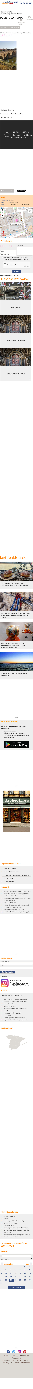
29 (25, 1280)
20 (15, 1277)
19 (11, 1277)
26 (11, 1280)
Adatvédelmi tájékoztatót (12, 257)
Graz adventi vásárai (10, 903)
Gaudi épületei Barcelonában (14, 1017)
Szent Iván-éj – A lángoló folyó (13, 907)
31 (1, 1283)
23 (30, 1277)
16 (30, 1273)
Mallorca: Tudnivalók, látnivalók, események (16, 999)
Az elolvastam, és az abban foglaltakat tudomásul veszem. (17, 258)
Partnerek (26, 1360)
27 (15, 1280)
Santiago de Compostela (12, 1013)
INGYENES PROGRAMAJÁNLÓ (14, 1243)
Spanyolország (5, 14)
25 (6, 1280)
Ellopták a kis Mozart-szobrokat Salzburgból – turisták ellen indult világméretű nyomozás (13, 645)
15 (25, 1273)
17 (1, 1277)
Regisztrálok (3, 976)
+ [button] (2, 210)
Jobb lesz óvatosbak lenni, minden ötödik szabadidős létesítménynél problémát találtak (15, 615)
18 (6, 1277)
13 (15, 1273)
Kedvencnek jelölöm (8, 191)
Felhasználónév (4, 961)
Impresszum (6, 1360)
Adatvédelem (25, 1362)
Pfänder (6, 1218)
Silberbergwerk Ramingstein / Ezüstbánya (16, 1228)
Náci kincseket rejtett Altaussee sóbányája (16, 1230)
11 (6, 1273)
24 (1, 1280)
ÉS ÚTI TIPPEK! (7, 1246)
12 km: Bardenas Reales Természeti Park (18, 875)
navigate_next (31, 1259)
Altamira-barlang (10, 1006)
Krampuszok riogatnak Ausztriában (14, 909)
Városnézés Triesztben (10, 1223)
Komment (20, 246)
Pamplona (7, 1015)
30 (30, 1280)
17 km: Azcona (9, 882)
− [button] (2, 213)
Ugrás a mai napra (16, 1287)
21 (20, 1277)
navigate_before (2, 1264)
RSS (16, 1362)
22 (25, 1277)
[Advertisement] (16, 90)
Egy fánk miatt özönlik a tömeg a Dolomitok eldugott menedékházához (15, 584)
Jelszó (2, 966)
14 (20, 1273)
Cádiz (6, 1011)
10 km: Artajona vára (11, 872)
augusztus (8, 1264)
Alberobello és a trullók (10, 1237)
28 (20, 1280)
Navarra (13, 14)
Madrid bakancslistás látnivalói (15, 1002)
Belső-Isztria (7, 1232)
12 (11, 1273)
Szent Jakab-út (14, 27)
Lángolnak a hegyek (9, 900)
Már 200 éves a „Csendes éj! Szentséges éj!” (17, 905)
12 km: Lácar (8, 878)
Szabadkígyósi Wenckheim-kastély (14, 1221)
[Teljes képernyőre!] (2, 215)
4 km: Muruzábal (10, 868)
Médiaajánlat (8, 1362)
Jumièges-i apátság (9, 1216)
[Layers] (30, 211)
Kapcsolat (17, 1360)
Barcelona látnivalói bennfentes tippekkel (16, 1008)
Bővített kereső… (5, 1259)
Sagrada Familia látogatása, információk (16, 1020)
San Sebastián (9, 1004)
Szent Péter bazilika (9, 1225)
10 (1, 1273)
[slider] (5, 35)
